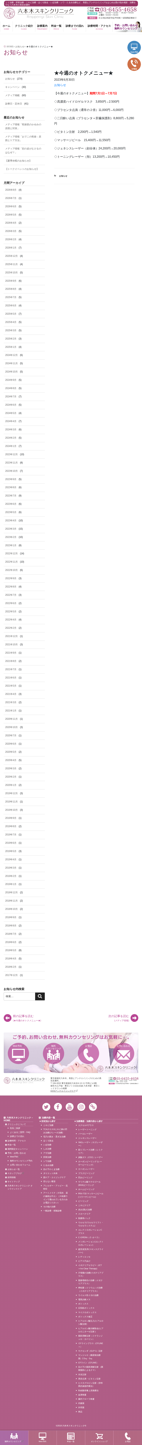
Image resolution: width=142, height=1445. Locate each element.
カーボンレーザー (86, 1169)
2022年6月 (10, 603)
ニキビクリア (84, 1205)
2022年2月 (10, 628)
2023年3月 (10, 528)
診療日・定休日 (13, 103)
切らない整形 (49, 1181)
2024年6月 (10, 404)
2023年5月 (10, 512)
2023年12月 (11, 454)
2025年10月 (11, 272)
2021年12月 (11, 636)
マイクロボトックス (87, 1312)
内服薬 (81, 1403)
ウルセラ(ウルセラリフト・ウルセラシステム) (90, 1224)
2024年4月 (10, 421)
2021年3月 (10, 702)
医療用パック (84, 1218)
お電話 (88, 1046)
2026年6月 (10, 206)
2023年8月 (10, 487)
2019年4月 (10, 859)
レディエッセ (84, 1257)
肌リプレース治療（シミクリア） (90, 1151)
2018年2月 (10, 966)
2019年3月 (10, 867)
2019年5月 (10, 851)
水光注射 (82, 1374)
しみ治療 (47, 1149)
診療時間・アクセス (99, 27)
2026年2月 (10, 239)
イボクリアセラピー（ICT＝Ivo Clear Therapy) (90, 1267)
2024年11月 (11, 363)
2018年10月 (11, 909)
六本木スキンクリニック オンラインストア (20, 1187)
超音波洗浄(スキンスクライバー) (90, 1251)
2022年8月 (10, 586)
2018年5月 (10, 950)
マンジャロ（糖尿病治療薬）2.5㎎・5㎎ (89, 1357)
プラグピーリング (86, 1173)
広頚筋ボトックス (86, 1308)
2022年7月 (10, 595)
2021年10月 (11, 644)
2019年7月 (10, 834)
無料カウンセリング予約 (21, 1161)
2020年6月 (10, 743)
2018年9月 (10, 917)
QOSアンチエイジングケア (62, 1091)
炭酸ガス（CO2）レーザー (90, 1157)
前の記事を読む (27, 1018)
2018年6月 (10, 942)
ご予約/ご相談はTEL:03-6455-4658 (111, 9)
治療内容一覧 (48, 1117)
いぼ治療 (47, 1145)
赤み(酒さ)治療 (85, 1209)
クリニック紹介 (24, 27)
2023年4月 (10, 520)
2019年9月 (10, 818)
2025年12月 (11, 256)
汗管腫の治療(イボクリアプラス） (90, 1274)
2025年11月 (11, 264)
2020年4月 (10, 760)
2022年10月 (11, 570)
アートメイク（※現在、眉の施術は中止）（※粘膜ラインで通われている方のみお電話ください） (55, 1198)
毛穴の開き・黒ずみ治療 (54, 1137)
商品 (80, 1412)
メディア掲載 (12, 95)
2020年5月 (10, 752)
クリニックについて (17, 1124)
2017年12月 (11, 975)
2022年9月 (10, 578)
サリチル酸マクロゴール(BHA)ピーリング (89, 1183)
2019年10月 (11, 810)
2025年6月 (10, 305)
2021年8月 (10, 661)
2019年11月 (11, 801)
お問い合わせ (123, 1046)
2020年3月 (10, 768)
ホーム (6, 27)
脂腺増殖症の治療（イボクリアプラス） (90, 1282)
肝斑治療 (47, 1157)
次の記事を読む (118, 1018)
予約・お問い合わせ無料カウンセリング (126, 27)
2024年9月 (10, 380)
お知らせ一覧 (14, 1169)
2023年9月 (10, 479)
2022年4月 (10, 619)
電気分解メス (84, 1299)
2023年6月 (10, 504)
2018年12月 (11, 892)
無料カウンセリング (53, 1047)
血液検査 (82, 1395)
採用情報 (12, 1177)
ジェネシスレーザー (87, 1138)
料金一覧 (56, 27)
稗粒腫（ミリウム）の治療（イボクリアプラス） (90, 1289)
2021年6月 (10, 677)
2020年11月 (11, 719)
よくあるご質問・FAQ (20, 1132)
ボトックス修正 (85, 1316)
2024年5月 (10, 413)
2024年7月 (10, 396)
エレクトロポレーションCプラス (90, 1231)
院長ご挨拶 (15, 1128)
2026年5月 (10, 214)
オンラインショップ (99, 1441)
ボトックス (83, 1304)
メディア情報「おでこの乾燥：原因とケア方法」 (23, 138)
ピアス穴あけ (84, 1261)
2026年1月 (10, 247)
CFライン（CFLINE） (88, 1363)
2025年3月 (10, 330)
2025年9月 (10, 280)
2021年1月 (10, 710)
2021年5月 (10, 685)
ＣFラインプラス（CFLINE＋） (90, 1345)
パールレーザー (85, 1134)
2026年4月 (10, 222)
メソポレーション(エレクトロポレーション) (90, 1243)
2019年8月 (10, 826)
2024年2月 (10, 437)
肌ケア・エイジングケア (54, 1177)
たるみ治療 (48, 1165)
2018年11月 (11, 900)
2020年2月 (10, 776)
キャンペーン (12, 87)
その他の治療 (49, 1207)
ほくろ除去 (48, 1141)
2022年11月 (11, 561)
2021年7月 (10, 669)
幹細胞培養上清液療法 (88, 1390)
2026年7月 (10, 198)
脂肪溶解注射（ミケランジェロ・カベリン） (90, 1337)
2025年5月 (10, 313)
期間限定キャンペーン (18, 1149)
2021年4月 (10, 694)
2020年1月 (10, 785)
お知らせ (60, 85)
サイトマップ (14, 1181)
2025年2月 (10, 338)
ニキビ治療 (48, 1125)
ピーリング (83, 1201)
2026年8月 (10, 189)
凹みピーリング (85, 1177)
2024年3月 (10, 429)
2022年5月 (10, 611)
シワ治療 (47, 1161)
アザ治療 (47, 1153)
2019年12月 (11, 793)
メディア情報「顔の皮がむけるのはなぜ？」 (23, 150)
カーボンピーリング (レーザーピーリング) (90, 1163)
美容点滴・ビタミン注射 (89, 1379)
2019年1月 (10, 884)
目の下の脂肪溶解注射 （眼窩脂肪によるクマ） (90, 1368)
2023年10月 (11, 471)
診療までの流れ (75, 27)
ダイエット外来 (50, 1173)
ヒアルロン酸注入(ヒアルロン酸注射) (90, 1322)
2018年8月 (10, 925)
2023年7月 (10, 495)
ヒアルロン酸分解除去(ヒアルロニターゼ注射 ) (90, 1330)
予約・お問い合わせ (17, 1153)
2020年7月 (10, 735)
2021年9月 (10, 652)
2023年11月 (11, 462)
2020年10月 (11, 727)
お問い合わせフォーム (20, 1165)
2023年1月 (10, 545)
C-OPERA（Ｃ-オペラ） (89, 1237)
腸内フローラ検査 (86, 1399)
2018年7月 (10, 934)
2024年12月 (11, 355)
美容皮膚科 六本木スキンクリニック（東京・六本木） (39, 13)
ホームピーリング (86, 1189)
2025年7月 (10, 297)
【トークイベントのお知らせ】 (22, 169)
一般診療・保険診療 (52, 1211)
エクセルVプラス (86, 1125)
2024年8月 (10, 388)
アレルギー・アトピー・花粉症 (55, 1187)
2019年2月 (10, 876)
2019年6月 (10, 843)
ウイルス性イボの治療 (88, 1295)
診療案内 (42, 27)
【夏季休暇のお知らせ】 (18, 160)
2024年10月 (11, 371)
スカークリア (84, 1214)
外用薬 (81, 1407)
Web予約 (17, 1046)
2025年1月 (10, 347)
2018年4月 (10, 958)
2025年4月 (10, 322)
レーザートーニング (87, 1129)
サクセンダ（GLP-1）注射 (90, 1351)
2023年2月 (10, 537)
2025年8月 (10, 289)
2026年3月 (10, 231)
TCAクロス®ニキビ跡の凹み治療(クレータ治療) (55, 1131)
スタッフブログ (15, 1173)
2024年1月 (10, 446)
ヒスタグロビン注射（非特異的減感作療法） (90, 1384)
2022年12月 (11, 553)
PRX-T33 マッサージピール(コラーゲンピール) (90, 1195)
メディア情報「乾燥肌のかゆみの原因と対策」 (23, 126)
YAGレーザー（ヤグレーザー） (90, 1144)
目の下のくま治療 (51, 1169)
